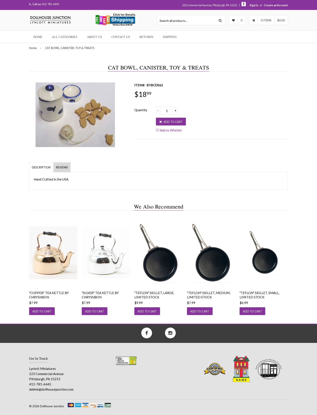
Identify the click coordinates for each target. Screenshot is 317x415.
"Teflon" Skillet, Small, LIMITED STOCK (259, 295)
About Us (94, 37)
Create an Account (276, 5)
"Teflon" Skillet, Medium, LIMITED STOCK (208, 295)
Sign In (254, 5)
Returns (146, 37)
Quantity (140, 110)
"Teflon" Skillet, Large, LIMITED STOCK (154, 295)
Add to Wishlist (170, 130)
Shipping (170, 37)
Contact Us (120, 37)
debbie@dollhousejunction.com (51, 389)
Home (37, 37)
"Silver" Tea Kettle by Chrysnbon (100, 295)
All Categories (64, 37)
